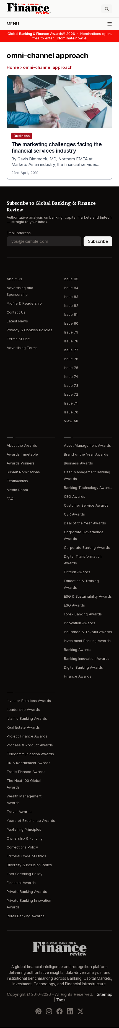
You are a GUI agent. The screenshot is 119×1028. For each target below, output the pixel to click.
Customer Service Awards (86, 505)
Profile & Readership (24, 303)
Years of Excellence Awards (31, 821)
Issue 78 (71, 341)
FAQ (10, 499)
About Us (14, 279)
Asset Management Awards (87, 445)
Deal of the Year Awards (85, 523)
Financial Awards (21, 883)
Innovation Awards (79, 623)
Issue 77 (71, 350)
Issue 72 (71, 394)
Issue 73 (71, 385)
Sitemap (104, 994)
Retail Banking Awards (26, 916)
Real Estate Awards (23, 727)
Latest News (17, 321)
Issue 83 (71, 297)
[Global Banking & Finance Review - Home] (32, 8)
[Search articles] (106, 8)
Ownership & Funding (25, 838)
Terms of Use (18, 339)
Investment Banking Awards (87, 641)
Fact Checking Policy (24, 874)
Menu (13, 24)
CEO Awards (74, 496)
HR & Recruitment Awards (28, 763)
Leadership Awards (23, 710)
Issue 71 (70, 403)
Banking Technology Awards (88, 488)
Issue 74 (71, 377)
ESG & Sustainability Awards (88, 596)
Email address (19, 233)
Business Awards (78, 463)
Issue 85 (71, 279)
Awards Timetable (22, 454)
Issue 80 (71, 323)
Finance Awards (77, 676)
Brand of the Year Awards (86, 454)
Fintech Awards (77, 572)
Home (13, 67)
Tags (61, 1000)
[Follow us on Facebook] (59, 1012)
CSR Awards (74, 514)
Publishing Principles (24, 829)
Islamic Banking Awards (27, 718)
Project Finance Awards (27, 736)
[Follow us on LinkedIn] (70, 1012)
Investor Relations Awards (29, 701)
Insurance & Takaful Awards (88, 632)
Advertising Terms (22, 348)
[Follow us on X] (80, 1012)
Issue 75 (71, 368)
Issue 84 (71, 288)
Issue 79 (71, 332)
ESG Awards (74, 605)
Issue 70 (71, 412)
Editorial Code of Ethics (26, 856)
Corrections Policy (22, 847)
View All (71, 421)
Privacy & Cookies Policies (29, 330)
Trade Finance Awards (26, 772)
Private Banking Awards (27, 892)
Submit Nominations (23, 472)
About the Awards (22, 445)
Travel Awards (19, 812)
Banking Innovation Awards (87, 658)
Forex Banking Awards (83, 614)
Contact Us (16, 312)
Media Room (17, 490)
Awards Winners (21, 463)
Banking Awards (77, 650)
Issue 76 (71, 359)
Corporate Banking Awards (87, 547)
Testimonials (17, 481)
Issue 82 (71, 306)
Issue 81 (70, 314)
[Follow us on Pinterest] (38, 1012)
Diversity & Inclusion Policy (29, 865)
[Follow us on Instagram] (49, 1012)
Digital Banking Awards (83, 667)
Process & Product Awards (30, 745)
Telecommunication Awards (30, 754)
